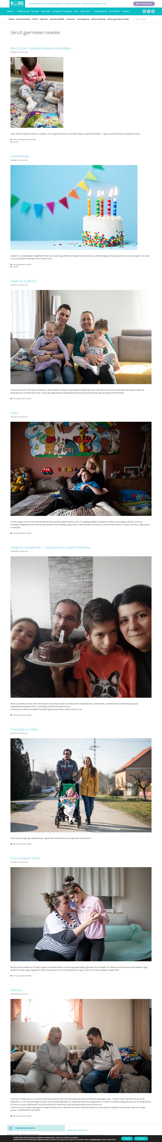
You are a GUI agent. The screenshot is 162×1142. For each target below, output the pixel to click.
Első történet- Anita (25, 858)
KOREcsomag (23, 11)
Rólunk (10, 11)
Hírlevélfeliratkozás (25, 1128)
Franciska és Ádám (24, 729)
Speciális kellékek (57, 19)
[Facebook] (144, 11)
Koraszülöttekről (23, 19)
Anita (14, 412)
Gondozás (70, 19)
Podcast (125, 11)
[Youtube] (153, 11)
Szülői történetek (98, 19)
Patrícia (15, 990)
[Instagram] (149, 11)
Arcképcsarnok (100, 11)
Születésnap (19, 156)
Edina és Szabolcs (23, 281)
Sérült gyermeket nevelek (118, 19)
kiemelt (15, 142)
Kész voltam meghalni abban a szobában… (41, 48)
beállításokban (95, 1140)
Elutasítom (141, 1138)
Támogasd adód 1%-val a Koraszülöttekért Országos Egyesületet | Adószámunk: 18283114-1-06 (67, 3)
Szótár (35, 19)
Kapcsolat (85, 11)
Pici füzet (35, 11)
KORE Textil (45, 11)
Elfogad (127, 1138)
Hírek (76, 11)
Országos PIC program (62, 11)
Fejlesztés (44, 19)
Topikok (11, 19)
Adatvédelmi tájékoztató (77, 1130)
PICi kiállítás (114, 11)
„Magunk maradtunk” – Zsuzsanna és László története (50, 547)
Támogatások (83, 19)
